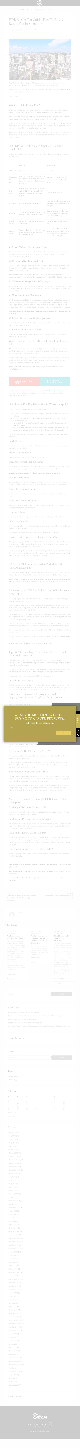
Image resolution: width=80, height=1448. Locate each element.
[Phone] (78, 735)
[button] (77, 704)
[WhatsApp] (78, 730)
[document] (40, 724)
